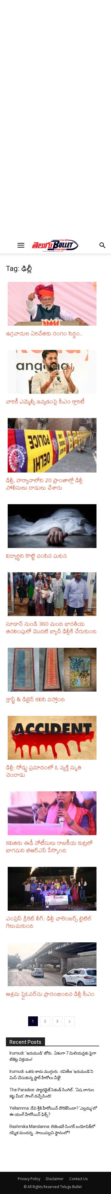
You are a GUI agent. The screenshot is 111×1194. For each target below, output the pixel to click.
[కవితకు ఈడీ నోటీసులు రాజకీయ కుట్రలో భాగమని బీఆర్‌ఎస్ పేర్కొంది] (53, 813)
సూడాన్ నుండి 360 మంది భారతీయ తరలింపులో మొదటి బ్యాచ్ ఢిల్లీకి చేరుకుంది (51, 627)
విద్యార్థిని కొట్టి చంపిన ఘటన (36, 555)
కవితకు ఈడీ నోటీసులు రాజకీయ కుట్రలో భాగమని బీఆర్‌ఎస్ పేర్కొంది (49, 846)
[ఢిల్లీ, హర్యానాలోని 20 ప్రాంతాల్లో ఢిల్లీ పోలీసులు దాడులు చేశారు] (53, 445)
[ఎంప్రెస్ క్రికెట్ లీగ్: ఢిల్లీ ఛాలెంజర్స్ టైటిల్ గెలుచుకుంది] (53, 889)
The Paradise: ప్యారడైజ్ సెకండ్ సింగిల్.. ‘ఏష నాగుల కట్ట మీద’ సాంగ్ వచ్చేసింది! (51, 1092)
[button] (21, 245)
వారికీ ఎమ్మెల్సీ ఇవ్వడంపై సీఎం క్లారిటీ (45, 401)
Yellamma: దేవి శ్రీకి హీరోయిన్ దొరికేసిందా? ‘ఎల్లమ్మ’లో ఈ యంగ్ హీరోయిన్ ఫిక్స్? (53, 1111)
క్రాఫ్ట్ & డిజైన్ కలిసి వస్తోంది (35, 699)
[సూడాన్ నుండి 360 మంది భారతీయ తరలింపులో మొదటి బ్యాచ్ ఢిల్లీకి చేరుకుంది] (53, 594)
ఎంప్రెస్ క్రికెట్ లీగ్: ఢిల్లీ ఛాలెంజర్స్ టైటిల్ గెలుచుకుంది (49, 921)
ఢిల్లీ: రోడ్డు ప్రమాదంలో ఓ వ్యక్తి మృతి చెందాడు (43, 770)
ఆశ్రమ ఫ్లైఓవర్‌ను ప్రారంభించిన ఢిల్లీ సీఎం (50, 993)
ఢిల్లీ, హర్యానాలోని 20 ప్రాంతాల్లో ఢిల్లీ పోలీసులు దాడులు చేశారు (44, 483)
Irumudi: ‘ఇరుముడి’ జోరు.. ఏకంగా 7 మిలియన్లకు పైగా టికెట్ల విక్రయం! (52, 1056)
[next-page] (70, 1021)
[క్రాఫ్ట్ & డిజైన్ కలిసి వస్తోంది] (53, 670)
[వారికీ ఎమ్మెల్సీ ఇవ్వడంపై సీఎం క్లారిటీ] (53, 372)
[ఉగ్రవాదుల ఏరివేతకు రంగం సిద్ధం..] (53, 304)
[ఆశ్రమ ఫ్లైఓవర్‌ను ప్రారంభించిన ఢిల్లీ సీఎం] (53, 964)
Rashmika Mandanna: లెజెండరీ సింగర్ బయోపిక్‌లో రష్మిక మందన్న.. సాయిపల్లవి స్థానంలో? (52, 1129)
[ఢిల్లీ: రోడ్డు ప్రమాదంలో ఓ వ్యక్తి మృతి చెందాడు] (53, 738)
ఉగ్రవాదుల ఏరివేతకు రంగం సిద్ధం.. (44, 333)
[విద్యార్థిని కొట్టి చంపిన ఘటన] (53, 526)
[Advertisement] (55, 60)
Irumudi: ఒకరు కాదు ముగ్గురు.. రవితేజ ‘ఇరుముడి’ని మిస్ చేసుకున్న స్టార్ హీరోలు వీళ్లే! (51, 1074)
